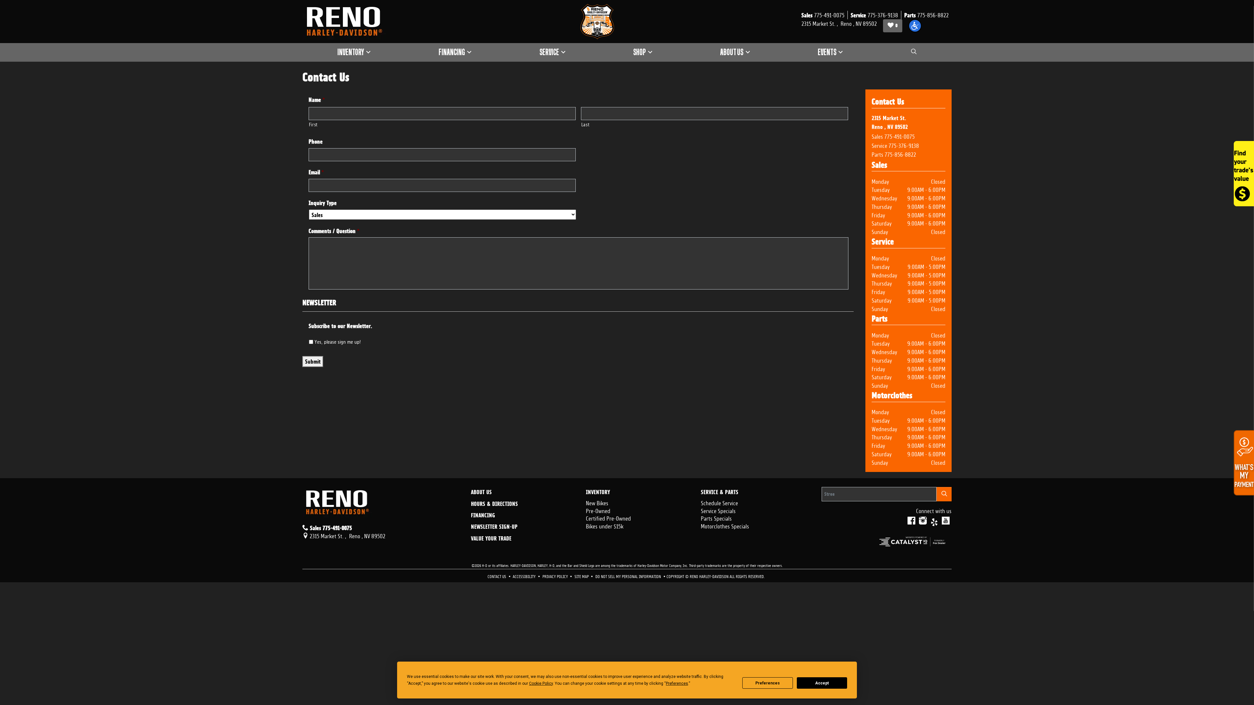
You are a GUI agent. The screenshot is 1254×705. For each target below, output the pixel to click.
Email (316, 172)
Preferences (767, 683)
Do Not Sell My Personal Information (628, 576)
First (313, 123)
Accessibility (525, 576)
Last (585, 123)
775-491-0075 (899, 136)
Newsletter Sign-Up (494, 527)
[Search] (944, 494)
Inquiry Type (323, 203)
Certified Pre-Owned (608, 517)
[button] (915, 25)
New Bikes (597, 502)
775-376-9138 (904, 145)
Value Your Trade (491, 538)
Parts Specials (716, 517)
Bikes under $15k (604, 525)
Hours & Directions (494, 504)
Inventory (598, 492)
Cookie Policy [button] (541, 683)
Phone (316, 141)
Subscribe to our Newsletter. (340, 326)
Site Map (582, 576)
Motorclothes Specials (725, 525)
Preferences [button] (677, 683)
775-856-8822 (900, 153)
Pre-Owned (598, 510)
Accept (822, 683)
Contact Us (497, 576)
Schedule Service (719, 502)
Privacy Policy (555, 576)
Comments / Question (334, 231)
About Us (481, 492)
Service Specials (718, 510)
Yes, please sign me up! (337, 341)
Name (317, 99)
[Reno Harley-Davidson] (347, 21)
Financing (483, 515)
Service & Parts (719, 492)
